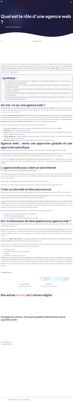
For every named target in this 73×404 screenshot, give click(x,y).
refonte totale (54, 176)
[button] (45, 278)
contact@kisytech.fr (43, 373)
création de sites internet (15, 115)
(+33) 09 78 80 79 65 (43, 375)
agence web (54, 68)
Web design (7, 130)
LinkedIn (59, 128)
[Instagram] (43, 384)
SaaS (36, 218)
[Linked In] (40, 384)
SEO (61, 132)
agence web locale (15, 239)
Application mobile (9, 140)
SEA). (3, 203)
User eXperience (10, 136)
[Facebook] (37, 384)
